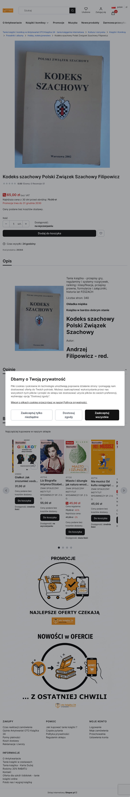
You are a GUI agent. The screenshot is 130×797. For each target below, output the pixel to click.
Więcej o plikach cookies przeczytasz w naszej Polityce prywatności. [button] (49, 402)
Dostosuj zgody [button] (69, 415)
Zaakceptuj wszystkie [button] (102, 415)
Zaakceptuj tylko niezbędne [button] (31, 415)
